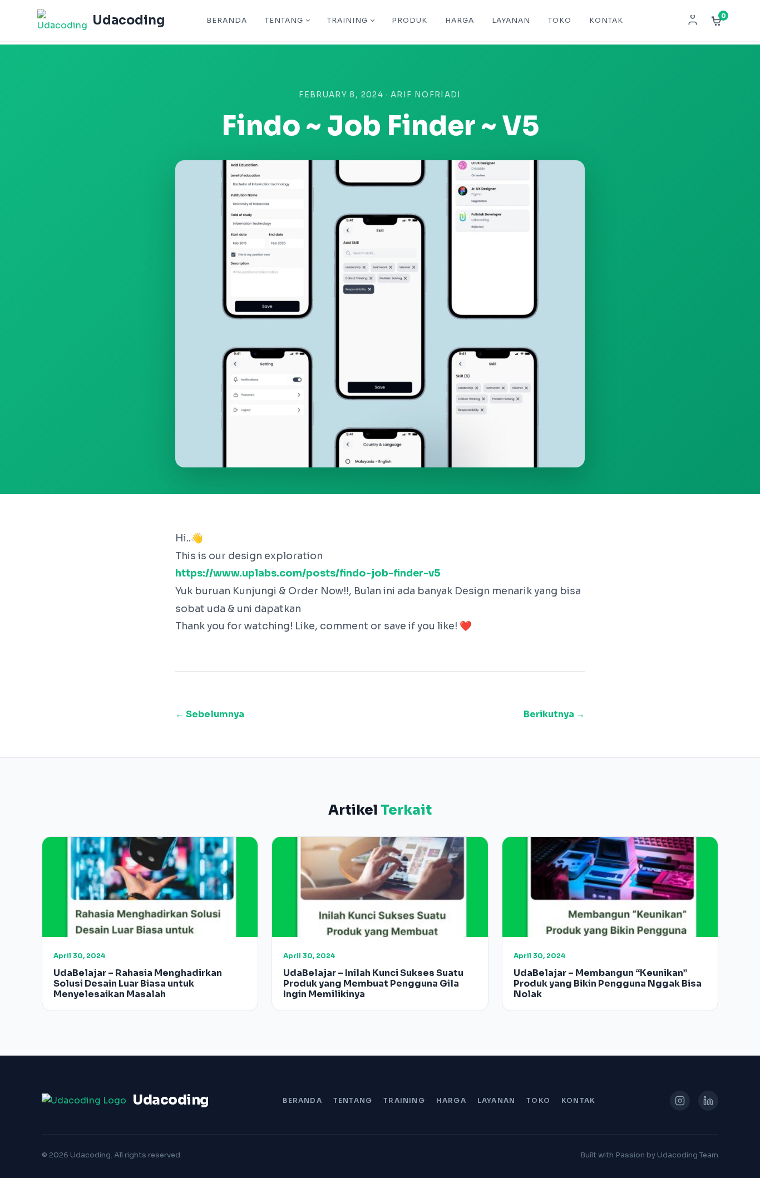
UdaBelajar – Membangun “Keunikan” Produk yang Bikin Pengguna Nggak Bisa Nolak (608, 983)
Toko (559, 20)
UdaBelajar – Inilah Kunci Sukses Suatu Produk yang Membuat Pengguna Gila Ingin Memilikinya (373, 983)
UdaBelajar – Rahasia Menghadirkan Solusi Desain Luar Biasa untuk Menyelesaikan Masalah (137, 983)
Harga (459, 20)
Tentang (284, 20)
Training (347, 20)
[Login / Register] (692, 20)
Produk (409, 20)
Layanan (511, 20)
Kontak (606, 20)
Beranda (226, 20)
